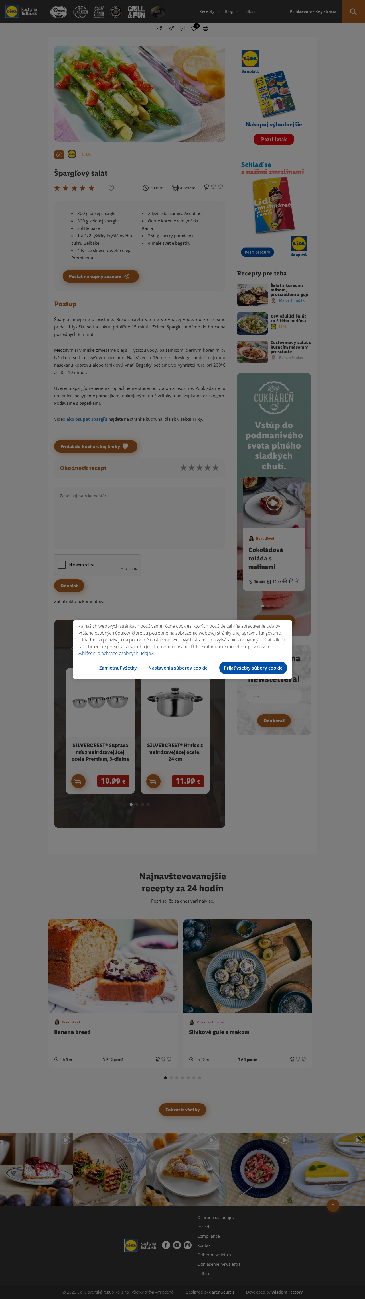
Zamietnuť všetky (118, 668)
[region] (182, 649)
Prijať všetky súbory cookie (253, 668)
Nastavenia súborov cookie (178, 668)
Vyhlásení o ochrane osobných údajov (115, 653)
